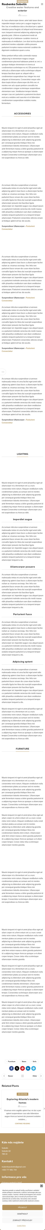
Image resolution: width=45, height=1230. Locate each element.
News (24, 1061)
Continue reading (22, 1123)
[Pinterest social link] (22, 1068)
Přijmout (22, 1207)
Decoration (22, 1094)
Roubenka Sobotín (14, 4)
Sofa (34, 1061)
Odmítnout (22, 1214)
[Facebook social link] (11, 1068)
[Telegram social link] (33, 1068)
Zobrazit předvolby (22, 1220)
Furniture (11, 1061)
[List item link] (22, 1151)
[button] (41, 1186)
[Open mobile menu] (42, 4)
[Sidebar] (3, 372)
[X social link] (17, 1068)
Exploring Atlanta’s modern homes (22, 1100)
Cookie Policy (21, 1226)
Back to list (22, 1076)
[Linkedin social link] (28, 1068)
